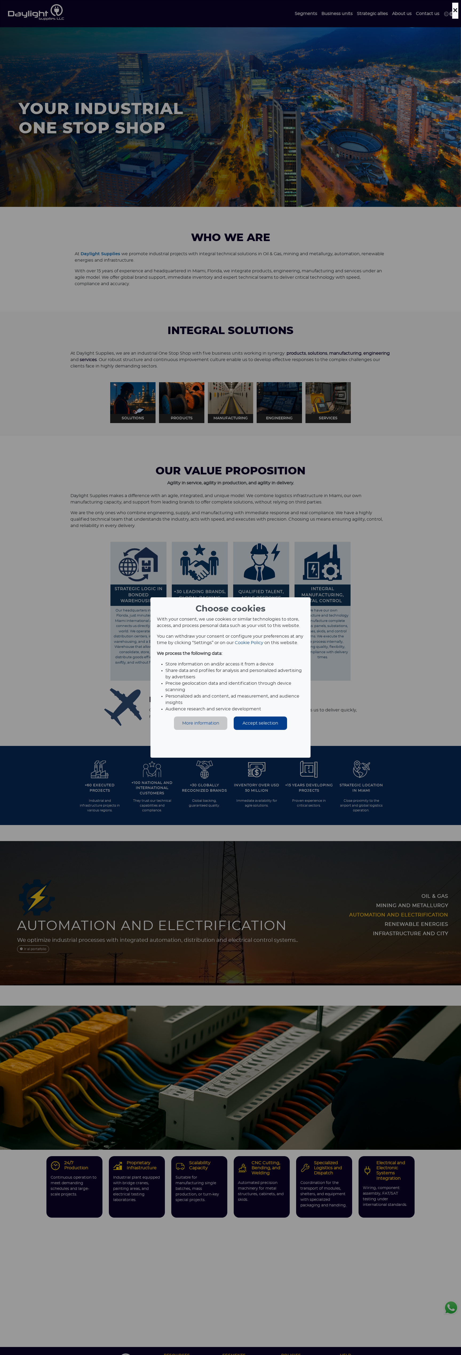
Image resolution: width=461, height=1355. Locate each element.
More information (200, 723)
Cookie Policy (249, 643)
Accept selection (260, 723)
